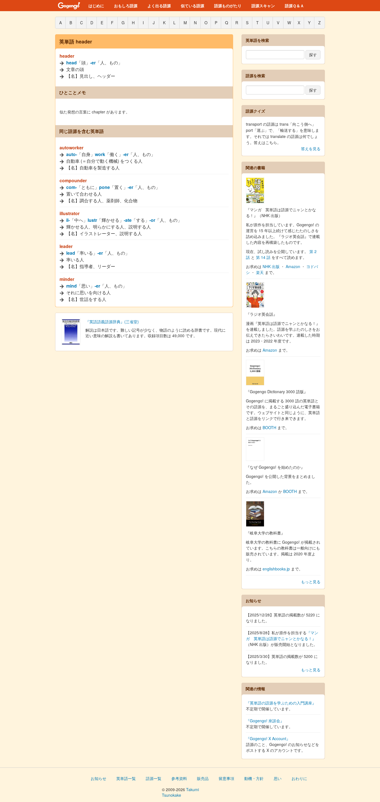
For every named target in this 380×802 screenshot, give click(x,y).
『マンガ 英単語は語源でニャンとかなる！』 (282, 635)
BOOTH (269, 427)
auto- (71, 154)
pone (104, 187)
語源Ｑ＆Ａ (294, 5)
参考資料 (179, 778)
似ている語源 (192, 5)
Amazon (293, 266)
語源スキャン (263, 5)
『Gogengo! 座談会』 (265, 720)
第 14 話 (263, 257)
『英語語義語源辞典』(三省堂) (112, 321)
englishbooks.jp (276, 569)
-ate (128, 220)
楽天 (260, 272)
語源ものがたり (227, 5)
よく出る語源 (159, 5)
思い (278, 778)
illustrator (70, 213)
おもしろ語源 (125, 5)
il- (68, 220)
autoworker (71, 147)
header (67, 56)
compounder (73, 180)
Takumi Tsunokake (180, 792)
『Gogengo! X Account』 (268, 738)
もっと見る (310, 581)
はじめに (96, 5)
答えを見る (310, 148)
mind (71, 286)
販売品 (203, 778)
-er (93, 62)
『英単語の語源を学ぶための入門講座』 (281, 703)
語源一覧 (153, 778)
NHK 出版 (271, 266)
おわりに (299, 778)
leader (66, 246)
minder (67, 279)
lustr (92, 220)
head (71, 62)
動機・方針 (254, 778)
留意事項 (226, 778)
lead (70, 253)
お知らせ (98, 778)
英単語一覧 (126, 778)
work (100, 154)
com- (71, 187)
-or (152, 220)
